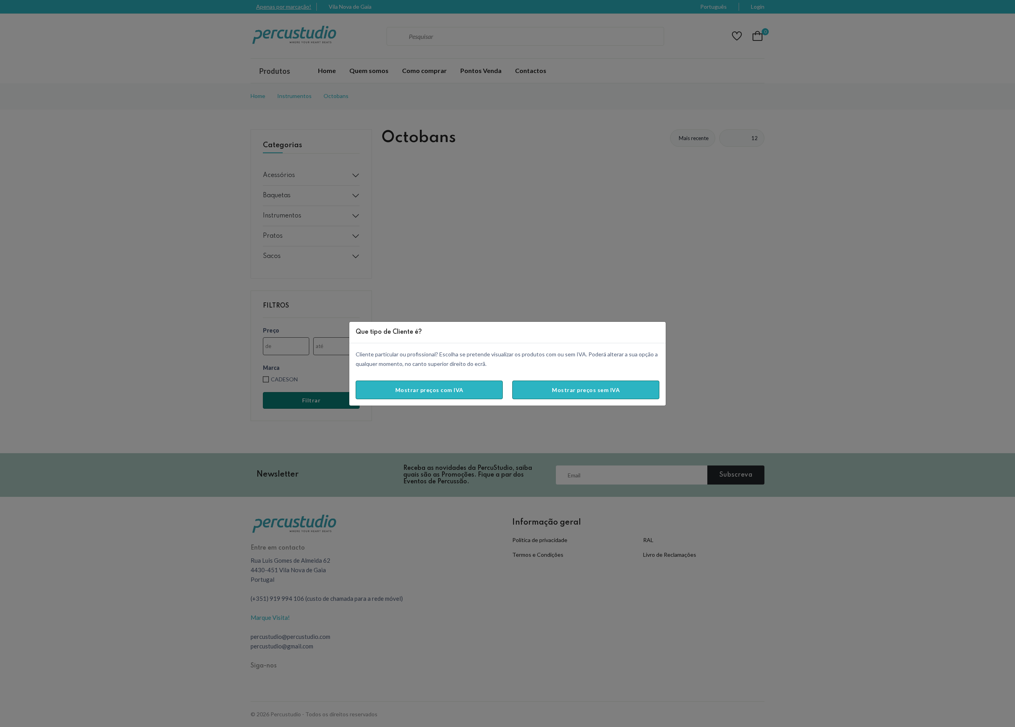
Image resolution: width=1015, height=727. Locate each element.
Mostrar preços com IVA (429, 390)
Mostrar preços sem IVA (586, 390)
